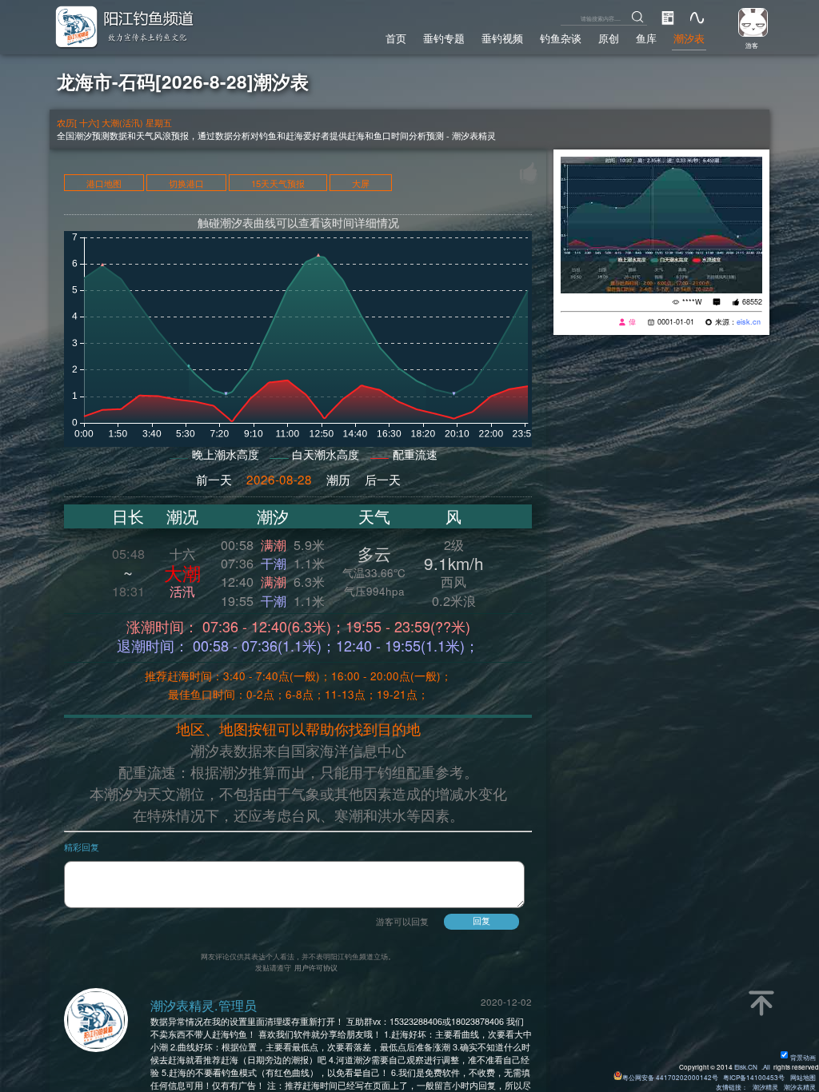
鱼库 (646, 38)
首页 (396, 38)
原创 (608, 38)
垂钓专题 (444, 38)
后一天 (383, 479)
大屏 (361, 183)
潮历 (338, 479)
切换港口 (186, 183)
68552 (752, 302)
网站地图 (803, 1077)
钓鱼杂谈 (560, 38)
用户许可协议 (316, 967)
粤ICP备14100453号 (754, 1077)
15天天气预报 (278, 183)
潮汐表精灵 (800, 1086)
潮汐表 (689, 38)
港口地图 (104, 183)
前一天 (214, 479)
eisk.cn (749, 322)
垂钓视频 (502, 38)
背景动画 (803, 1057)
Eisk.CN (745, 1066)
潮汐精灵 (765, 1086)
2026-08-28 (279, 479)
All (766, 1066)
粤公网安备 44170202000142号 (671, 1077)
